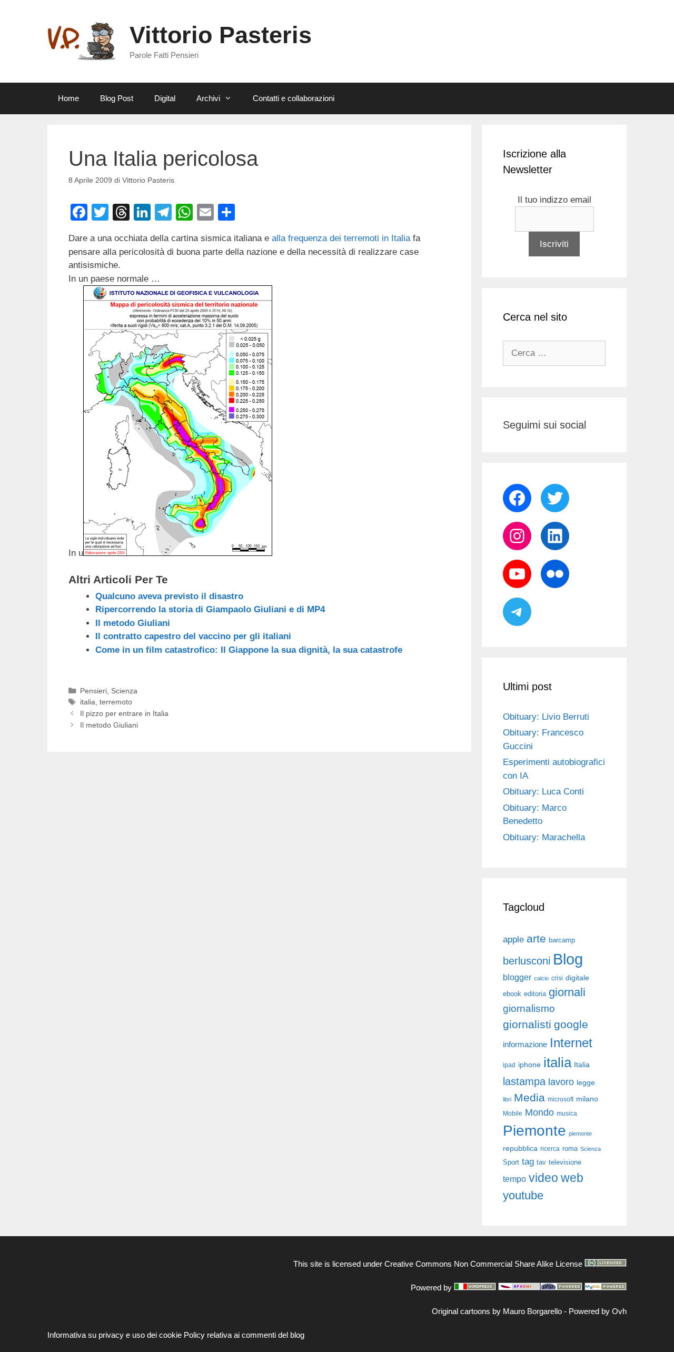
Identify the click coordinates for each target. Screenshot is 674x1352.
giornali (567, 992)
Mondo (539, 1112)
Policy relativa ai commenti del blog (244, 1334)
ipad (509, 1065)
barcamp (562, 940)
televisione (565, 1162)
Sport (511, 1162)
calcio (541, 978)
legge (586, 1082)
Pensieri (93, 691)
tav (541, 1162)
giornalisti (527, 1024)
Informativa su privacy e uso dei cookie (114, 1334)
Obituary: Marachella (544, 837)
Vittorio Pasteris (221, 35)
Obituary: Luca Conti (543, 792)
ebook (512, 994)
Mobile (512, 1113)
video (543, 1178)
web (572, 1178)
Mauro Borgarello (532, 1311)
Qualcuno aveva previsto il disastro (169, 596)
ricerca (550, 1148)
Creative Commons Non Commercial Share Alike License (483, 1263)
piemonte (580, 1133)
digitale (577, 978)
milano (587, 1099)
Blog (568, 959)
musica (567, 1113)
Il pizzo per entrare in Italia (124, 713)
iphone (529, 1065)
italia (87, 702)
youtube (523, 1195)
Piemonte (534, 1130)
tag (528, 1161)
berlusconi (526, 961)
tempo (514, 1179)
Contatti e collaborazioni (293, 98)
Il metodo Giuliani (132, 623)
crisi (557, 978)
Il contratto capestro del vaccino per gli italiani (193, 636)
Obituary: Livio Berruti (546, 717)
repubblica (520, 1148)
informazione (525, 1044)
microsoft (560, 1099)
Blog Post (116, 98)
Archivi (208, 98)
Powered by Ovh (598, 1311)
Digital (164, 98)
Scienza (124, 691)
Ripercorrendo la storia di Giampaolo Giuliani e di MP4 (210, 609)
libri (507, 1099)
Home (68, 98)
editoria (535, 994)
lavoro (561, 1082)
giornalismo (529, 1008)
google (571, 1024)
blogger (517, 977)
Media (529, 1097)
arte (536, 938)
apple (513, 940)
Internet (571, 1043)
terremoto (116, 702)
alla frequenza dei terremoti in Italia (341, 238)
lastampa (524, 1081)
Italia (582, 1065)
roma (570, 1148)
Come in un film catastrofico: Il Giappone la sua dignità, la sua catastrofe (248, 650)
